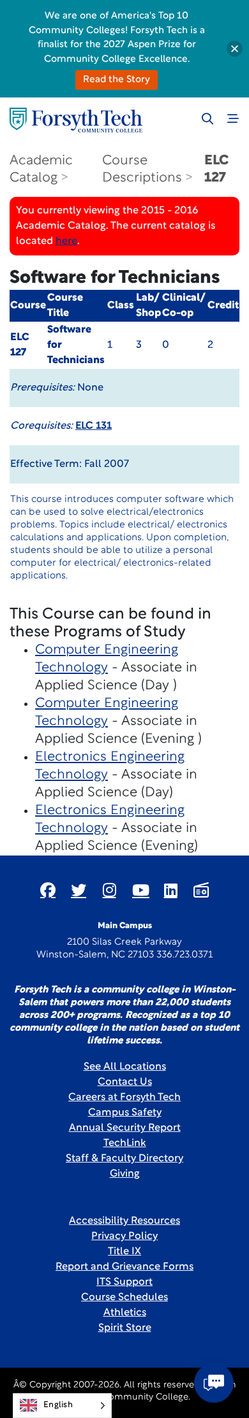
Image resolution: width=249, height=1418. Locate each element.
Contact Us (125, 1082)
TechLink (124, 1143)
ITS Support (124, 1282)
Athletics (124, 1313)
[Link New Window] (48, 890)
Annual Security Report (125, 1128)
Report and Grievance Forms (124, 1267)
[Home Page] (76, 120)
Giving (125, 1174)
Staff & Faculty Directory (124, 1159)
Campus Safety (125, 1113)
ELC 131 (93, 426)
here (66, 241)
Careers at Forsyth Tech (124, 1097)
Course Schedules (124, 1298)
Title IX (124, 1252)
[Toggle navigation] (233, 118)
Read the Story (116, 80)
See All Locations (125, 1067)
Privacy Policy (124, 1236)
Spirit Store (124, 1328)
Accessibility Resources (124, 1221)
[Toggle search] (207, 118)
